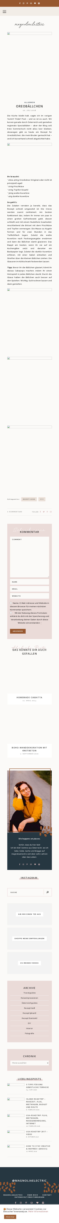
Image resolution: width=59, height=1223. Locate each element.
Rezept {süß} (29, 1008)
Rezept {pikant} (29, 1013)
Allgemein (29, 102)
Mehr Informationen (38, 1211)
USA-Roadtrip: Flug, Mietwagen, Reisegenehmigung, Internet (37, 1119)
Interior (29, 1028)
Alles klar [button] (10, 1217)
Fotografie (29, 1033)
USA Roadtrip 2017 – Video (37, 1132)
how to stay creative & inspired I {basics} (38, 1147)
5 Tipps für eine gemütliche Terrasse (37, 1085)
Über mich (32, 1195)
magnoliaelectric (29, 24)
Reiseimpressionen (29, 998)
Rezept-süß (29, 499)
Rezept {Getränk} (29, 1018)
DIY (29, 1023)
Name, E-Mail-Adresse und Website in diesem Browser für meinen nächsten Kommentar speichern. (29, 606)
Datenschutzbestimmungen (29, 1197)
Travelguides (29, 993)
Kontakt (47, 1195)
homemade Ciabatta (29, 697)
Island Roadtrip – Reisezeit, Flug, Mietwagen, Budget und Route (36, 1103)
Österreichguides (29, 1003)
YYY (42, 499)
